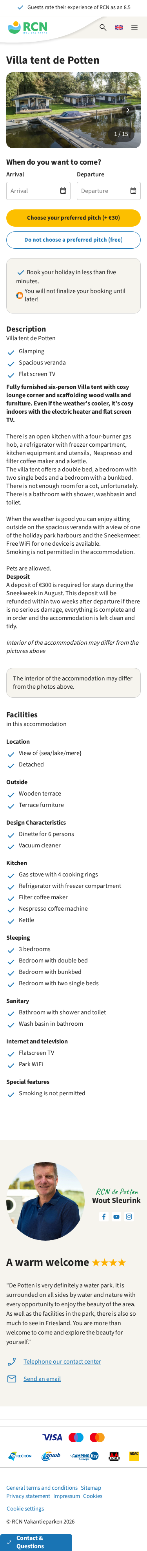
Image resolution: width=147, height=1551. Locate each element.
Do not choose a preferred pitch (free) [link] (73, 240)
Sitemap (91, 1488)
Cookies (92, 1496)
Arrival (15, 174)
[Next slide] (128, 110)
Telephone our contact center (62, 1361)
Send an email (42, 1379)
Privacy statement (28, 1496)
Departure (90, 174)
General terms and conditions (42, 1488)
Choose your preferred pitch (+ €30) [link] (73, 218)
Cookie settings (25, 1509)
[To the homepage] (27, 27)
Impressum (66, 1496)
